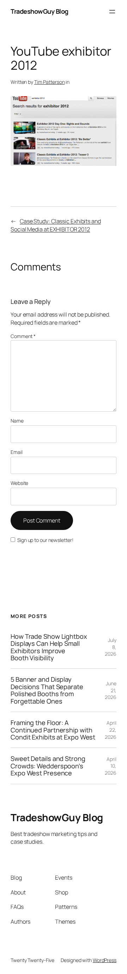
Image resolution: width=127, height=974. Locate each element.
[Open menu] (112, 11)
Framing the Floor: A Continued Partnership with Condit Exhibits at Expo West (53, 730)
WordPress (104, 960)
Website (19, 483)
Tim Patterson (49, 82)
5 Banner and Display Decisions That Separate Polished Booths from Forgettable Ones (47, 690)
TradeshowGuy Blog (39, 11)
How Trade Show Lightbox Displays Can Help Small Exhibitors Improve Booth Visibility (49, 647)
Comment (23, 336)
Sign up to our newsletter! (45, 540)
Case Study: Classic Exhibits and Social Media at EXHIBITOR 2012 (56, 225)
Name (17, 420)
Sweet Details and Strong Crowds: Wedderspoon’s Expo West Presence (48, 765)
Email (17, 452)
